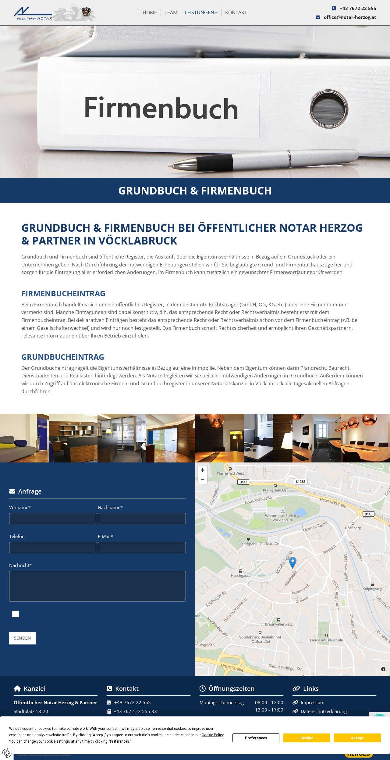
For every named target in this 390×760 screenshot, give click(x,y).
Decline (306, 738)
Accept (357, 738)
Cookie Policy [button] (212, 735)
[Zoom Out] (202, 479)
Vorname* (20, 507)
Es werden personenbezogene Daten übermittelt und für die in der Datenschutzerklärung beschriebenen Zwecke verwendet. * (86, 616)
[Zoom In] (202, 470)
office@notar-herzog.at (350, 17)
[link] (201, 13)
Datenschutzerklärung (324, 711)
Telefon (17, 536)
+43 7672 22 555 (358, 8)
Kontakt (236, 12)
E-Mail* (105, 536)
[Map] (292, 569)
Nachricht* (20, 565)
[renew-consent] (7, 753)
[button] (292, 563)
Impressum (312, 702)
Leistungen (199, 12)
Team (171, 12)
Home (150, 12)
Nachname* (110, 507)
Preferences (256, 738)
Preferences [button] (119, 741)
